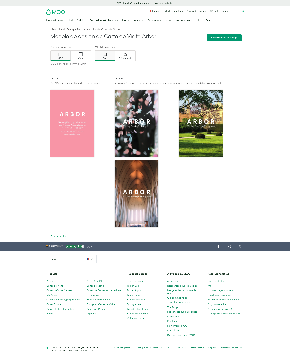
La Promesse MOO (177, 325)
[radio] (61, 56)
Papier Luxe (133, 285)
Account (191, 10)
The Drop (172, 307)
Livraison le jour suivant (220, 290)
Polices (170, 347)
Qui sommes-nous (177, 297)
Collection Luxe (135, 318)
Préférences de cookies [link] (231, 347)
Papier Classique (136, 299)
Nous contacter (216, 281)
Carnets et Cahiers (96, 309)
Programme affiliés (217, 304)
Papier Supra (134, 290)
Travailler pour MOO (178, 302)
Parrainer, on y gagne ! (220, 309)
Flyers (125, 20)
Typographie (134, 304)
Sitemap (182, 347)
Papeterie (138, 20)
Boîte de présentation (98, 299)
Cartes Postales (76, 20)
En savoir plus (58, 236)
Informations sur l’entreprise (203, 347)
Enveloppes (93, 294)
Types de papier (135, 281)
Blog (198, 20)
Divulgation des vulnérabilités (224, 313)
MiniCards (51, 294)
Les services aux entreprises (182, 311)
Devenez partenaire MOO (181, 335)
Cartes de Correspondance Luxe (104, 290)
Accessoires (154, 20)
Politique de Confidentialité (149, 347)
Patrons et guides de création (223, 299)
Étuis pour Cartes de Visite (101, 304)
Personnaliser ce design (224, 37)
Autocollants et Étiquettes (60, 309)
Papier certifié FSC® (137, 313)
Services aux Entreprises (178, 20)
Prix (209, 285)
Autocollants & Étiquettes (103, 20)
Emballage (173, 330)
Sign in (202, 10)
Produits (50, 281)
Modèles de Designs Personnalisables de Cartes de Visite (85, 29)
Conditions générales (122, 347)
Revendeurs (173, 316)
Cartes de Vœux (95, 285)
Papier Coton (134, 294)
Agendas (91, 313)
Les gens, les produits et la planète (181, 292)
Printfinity (172, 321)
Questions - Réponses (219, 294)
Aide (208, 20)
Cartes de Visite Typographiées (63, 299)
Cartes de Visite (55, 20)
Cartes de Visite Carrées (59, 290)
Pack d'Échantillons (173, 10)
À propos (172, 281)
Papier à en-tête (95, 281)
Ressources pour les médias (182, 285)
